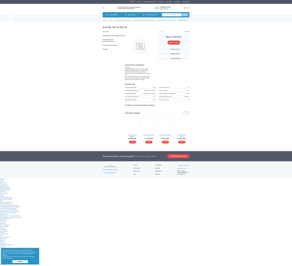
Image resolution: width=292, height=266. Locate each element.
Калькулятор (136, 168)
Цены (1, 200)
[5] (164, 31)
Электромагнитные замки (110, 45)
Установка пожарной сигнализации (9, 205)
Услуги (139, 1)
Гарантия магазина (175, 53)
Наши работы (158, 171)
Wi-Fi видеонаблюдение (6, 197)
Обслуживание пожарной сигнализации (10, 206)
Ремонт (2, 194)
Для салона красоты (5, 225)
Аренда (2, 196)
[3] (161, 31)
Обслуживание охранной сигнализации (10, 211)
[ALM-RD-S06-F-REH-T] (165, 127)
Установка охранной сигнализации (8, 209)
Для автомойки (4, 231)
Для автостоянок (4, 234)
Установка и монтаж (175, 58)
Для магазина (3, 229)
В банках (2, 232)
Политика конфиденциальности (110, 169)
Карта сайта (136, 171)
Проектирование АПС (5, 188)
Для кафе (2, 228)
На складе (2, 223)
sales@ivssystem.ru (182, 168)
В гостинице (3, 222)
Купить (132, 142)
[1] (158, 31)
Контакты (177, 1)
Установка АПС (3, 184)
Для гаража (3, 243)
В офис (2, 235)
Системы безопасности (6, 203)
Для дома (2, 240)
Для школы (3, 238)
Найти (185, 14)
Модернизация (3, 193)
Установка (2, 191)
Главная (132, 1)
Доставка (169, 1)
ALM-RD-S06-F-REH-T (165, 135)
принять (20, 261)
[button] (184, 112)
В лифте (2, 241)
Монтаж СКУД (3, 214)
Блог (134, 174)
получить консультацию (178, 156)
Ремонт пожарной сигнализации (8, 208)
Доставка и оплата (175, 49)
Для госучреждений (5, 237)
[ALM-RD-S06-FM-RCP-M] (182, 127)
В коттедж (2, 246)
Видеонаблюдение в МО (6, 202)
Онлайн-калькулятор (149, 1)
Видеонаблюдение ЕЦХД (6, 199)
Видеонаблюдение (4, 187)
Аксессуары (106, 31)
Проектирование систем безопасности (10, 216)
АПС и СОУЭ (3, 182)
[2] (160, 31)
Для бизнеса (3, 220)
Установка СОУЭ (4, 185)
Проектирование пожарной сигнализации (10, 217)
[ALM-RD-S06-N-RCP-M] (149, 127)
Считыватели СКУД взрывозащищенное (108, 40)
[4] (162, 31)
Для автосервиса (4, 226)
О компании (185, 1)
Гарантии (161, 1)
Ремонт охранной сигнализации (8, 212)
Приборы (105, 49)
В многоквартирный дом (6, 244)
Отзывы (157, 174)
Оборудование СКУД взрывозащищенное (113, 35)
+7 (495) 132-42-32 (164, 7)
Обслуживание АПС (5, 190)
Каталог (135, 165)
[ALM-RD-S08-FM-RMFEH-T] (133, 127)
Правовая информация (110, 172)
